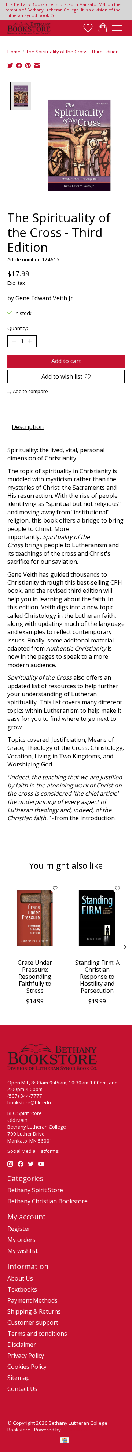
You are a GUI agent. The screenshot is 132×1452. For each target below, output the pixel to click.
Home (14, 51)
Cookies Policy (27, 1367)
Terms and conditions (37, 1333)
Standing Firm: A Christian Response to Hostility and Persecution (97, 977)
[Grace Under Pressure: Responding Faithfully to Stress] (34, 918)
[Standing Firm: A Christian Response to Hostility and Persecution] (97, 918)
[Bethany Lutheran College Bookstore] (29, 28)
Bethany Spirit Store (35, 1190)
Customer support (32, 1322)
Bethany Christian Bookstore (47, 1201)
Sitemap (18, 1378)
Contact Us (22, 1389)
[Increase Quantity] (29, 341)
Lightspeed (74, 1429)
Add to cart (66, 361)
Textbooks (22, 1289)
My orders (21, 1240)
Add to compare (30, 391)
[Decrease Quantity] (14, 341)
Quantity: (17, 328)
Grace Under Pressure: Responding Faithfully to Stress (35, 977)
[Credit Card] (64, 1441)
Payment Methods (32, 1300)
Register (18, 1229)
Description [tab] (28, 427)
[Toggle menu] (117, 28)
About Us (20, 1278)
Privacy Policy (25, 1356)
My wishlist (22, 1251)
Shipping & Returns (34, 1311)
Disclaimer (21, 1345)
